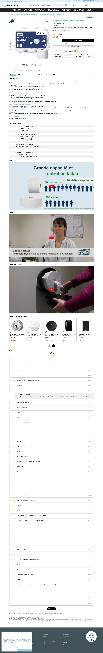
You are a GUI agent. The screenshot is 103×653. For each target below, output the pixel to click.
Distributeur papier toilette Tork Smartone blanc (34, 335)
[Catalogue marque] (10, 46)
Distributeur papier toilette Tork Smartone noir (51, 335)
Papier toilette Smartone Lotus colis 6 (34, 147)
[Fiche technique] (10, 43)
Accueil (11, 14)
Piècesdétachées (89, 10)
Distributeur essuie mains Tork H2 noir (85, 335)
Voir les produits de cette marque (33, 131)
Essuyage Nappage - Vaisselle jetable (22, 14)
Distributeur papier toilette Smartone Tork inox (17, 335)
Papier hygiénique (35, 14)
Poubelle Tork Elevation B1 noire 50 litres (68, 335)
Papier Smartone (44, 14)
